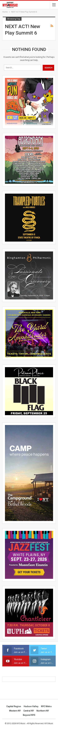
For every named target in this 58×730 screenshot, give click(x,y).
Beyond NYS (29, 715)
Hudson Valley (31, 706)
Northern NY (43, 710)
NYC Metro (46, 706)
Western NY (15, 710)
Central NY (28, 710)
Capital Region (13, 706)
